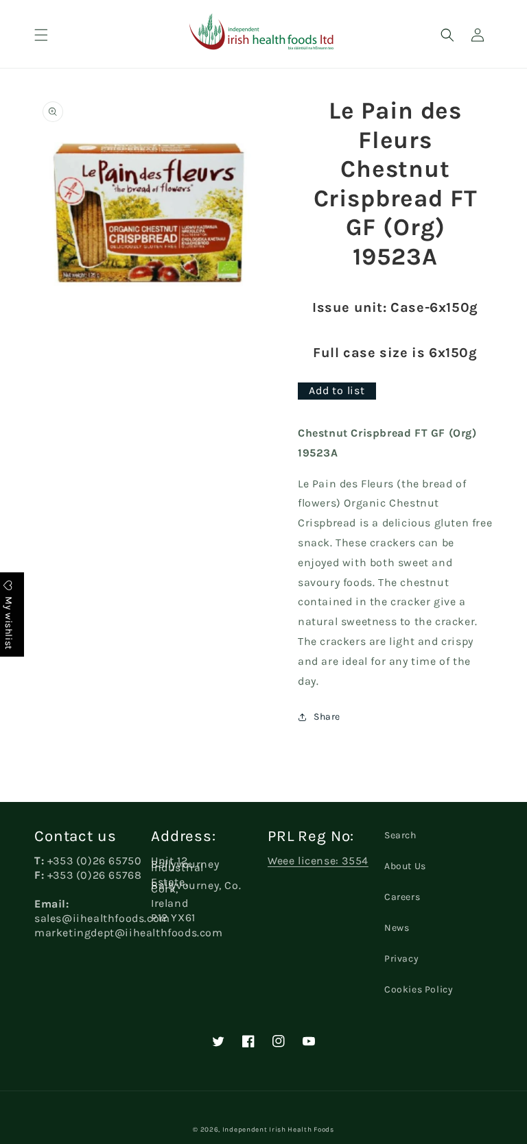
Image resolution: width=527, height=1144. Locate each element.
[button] (41, 35)
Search (400, 835)
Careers (402, 897)
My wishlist (8, 621)
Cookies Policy (418, 989)
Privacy (401, 958)
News (396, 928)
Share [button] (327, 716)
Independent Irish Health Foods (278, 1129)
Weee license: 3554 (318, 860)
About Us (405, 866)
